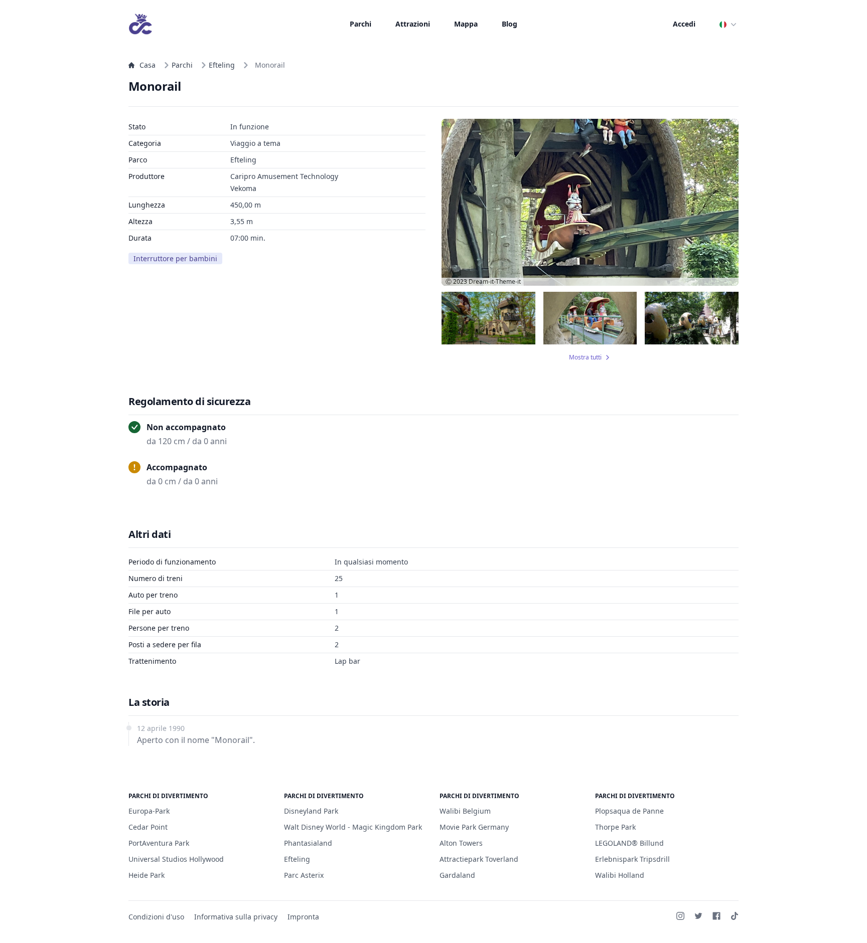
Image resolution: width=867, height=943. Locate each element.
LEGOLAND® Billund (629, 843)
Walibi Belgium (465, 811)
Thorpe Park (615, 827)
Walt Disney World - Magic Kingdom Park (353, 827)
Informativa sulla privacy (235, 916)
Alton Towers (461, 843)
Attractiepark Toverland (479, 859)
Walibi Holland (619, 875)
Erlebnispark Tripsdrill (632, 859)
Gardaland (457, 875)
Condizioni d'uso (156, 916)
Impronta (303, 916)
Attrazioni (412, 24)
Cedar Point (148, 827)
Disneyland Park (311, 811)
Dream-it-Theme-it (495, 281)
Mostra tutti (585, 357)
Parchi (360, 24)
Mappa (466, 24)
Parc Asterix (304, 875)
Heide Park (146, 875)
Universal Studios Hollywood (176, 859)
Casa (147, 65)
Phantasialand (308, 843)
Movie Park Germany (474, 827)
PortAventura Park (158, 843)
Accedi (684, 24)
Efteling (222, 65)
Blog (509, 24)
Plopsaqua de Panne (629, 811)
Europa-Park (149, 811)
